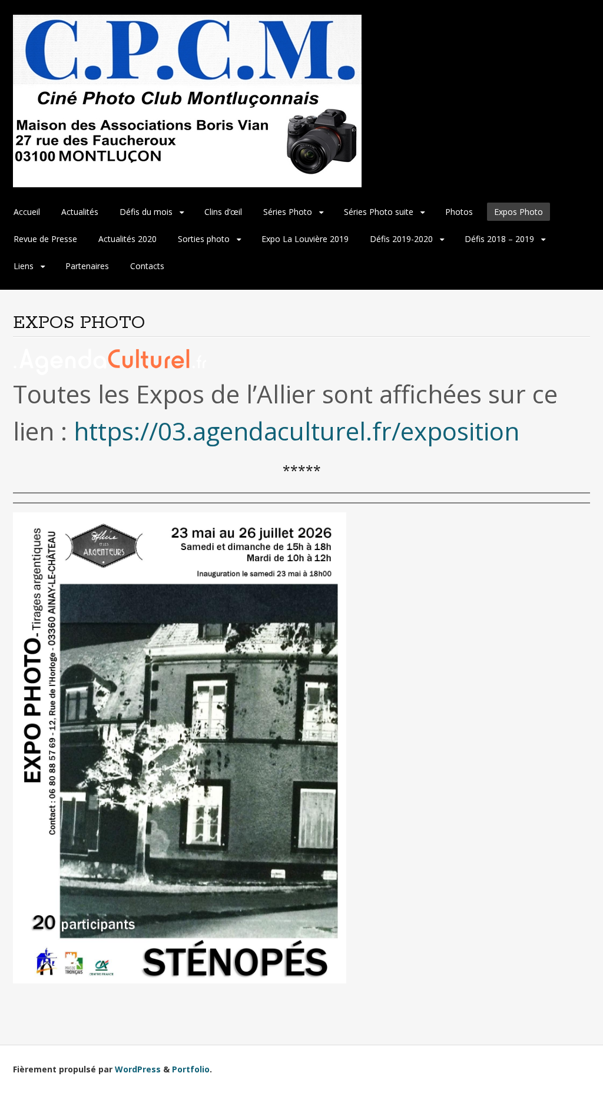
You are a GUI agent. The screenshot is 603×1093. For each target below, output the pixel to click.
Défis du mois (146, 211)
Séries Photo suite (378, 211)
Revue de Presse (45, 238)
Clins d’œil (223, 211)
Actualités (79, 211)
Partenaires (87, 265)
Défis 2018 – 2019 (499, 238)
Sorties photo (204, 238)
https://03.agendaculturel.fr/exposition (296, 431)
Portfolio (191, 1069)
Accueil (27, 211)
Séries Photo (287, 211)
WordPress (138, 1069)
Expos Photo (518, 211)
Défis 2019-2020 (401, 238)
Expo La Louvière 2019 (305, 238)
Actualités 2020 (127, 238)
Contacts (147, 265)
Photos (459, 211)
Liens (24, 265)
